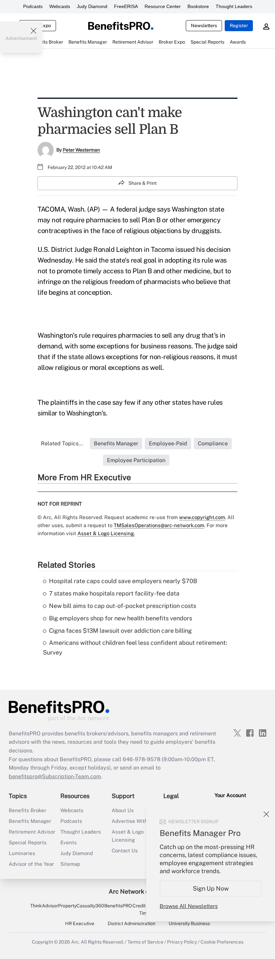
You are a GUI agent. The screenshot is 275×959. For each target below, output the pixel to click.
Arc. (75, 942)
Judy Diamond (92, 6)
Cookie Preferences (222, 942)
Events (68, 842)
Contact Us (125, 850)
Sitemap (70, 864)
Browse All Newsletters (189, 906)
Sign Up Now (211, 888)
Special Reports (28, 842)
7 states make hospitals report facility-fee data (114, 593)
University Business (189, 923)
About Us (123, 810)
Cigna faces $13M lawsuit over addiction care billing (120, 630)
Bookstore (198, 6)
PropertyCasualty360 (81, 905)
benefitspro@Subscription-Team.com (55, 776)
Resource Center (163, 6)
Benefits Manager (30, 821)
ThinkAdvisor (44, 905)
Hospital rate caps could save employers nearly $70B (123, 580)
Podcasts (33, 6)
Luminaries (22, 853)
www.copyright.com (202, 517)
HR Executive (79, 923)
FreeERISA (126, 6)
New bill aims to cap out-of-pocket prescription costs (122, 605)
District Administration (131, 923)
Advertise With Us (133, 821)
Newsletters (204, 25)
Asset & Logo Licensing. (106, 533)
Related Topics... (62, 443)
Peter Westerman (81, 150)
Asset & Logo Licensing (128, 836)
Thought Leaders (234, 6)
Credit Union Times (145, 909)
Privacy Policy (182, 942)
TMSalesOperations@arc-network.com (159, 525)
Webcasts (59, 6)
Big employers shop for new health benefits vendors (120, 618)
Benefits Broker (27, 810)
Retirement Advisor (32, 832)
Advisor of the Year (31, 864)
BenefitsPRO (118, 905)
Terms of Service (145, 942)
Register (239, 25)
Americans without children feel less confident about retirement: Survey (135, 647)
